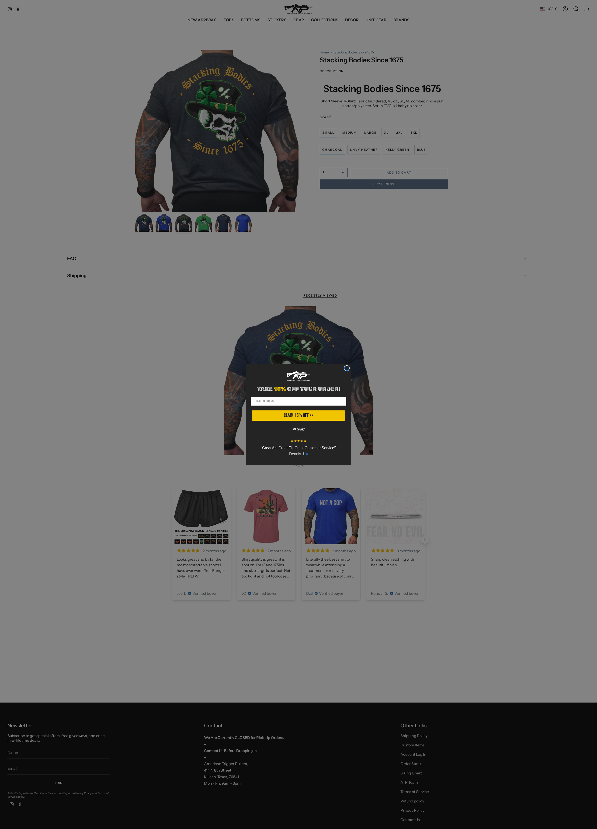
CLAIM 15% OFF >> (298, 415)
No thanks (298, 429)
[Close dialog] (346, 368)
